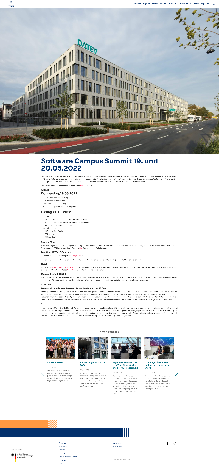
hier (80, 248)
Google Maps (77, 255)
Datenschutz (117, 446)
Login (203, 4)
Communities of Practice (68, 457)
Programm (146, 4)
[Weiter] (176, 373)
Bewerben (62, 460)
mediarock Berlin (125, 459)
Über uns (196, 4)
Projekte (163, 4)
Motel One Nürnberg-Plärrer (63, 267)
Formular (70, 270)
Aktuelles (137, 4)
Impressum (117, 443)
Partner (155, 4)
